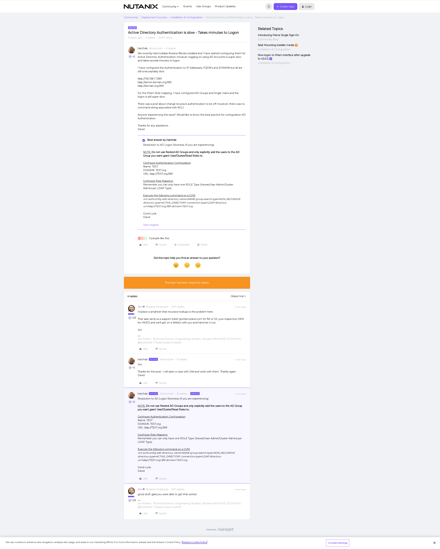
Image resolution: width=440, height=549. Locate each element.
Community (131, 17)
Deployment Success (154, 17)
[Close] (434, 543)
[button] (285, 6)
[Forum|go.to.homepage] (141, 6)
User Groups (203, 6)
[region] (220, 543)
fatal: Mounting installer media (276, 45)
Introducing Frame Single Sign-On (278, 35)
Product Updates (225, 6)
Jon (140, 306)
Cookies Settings (337, 542)
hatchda (142, 48)
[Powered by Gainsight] (220, 530)
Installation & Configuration (186, 17)
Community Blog (268, 39)
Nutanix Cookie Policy (194, 542)
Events (187, 6)
